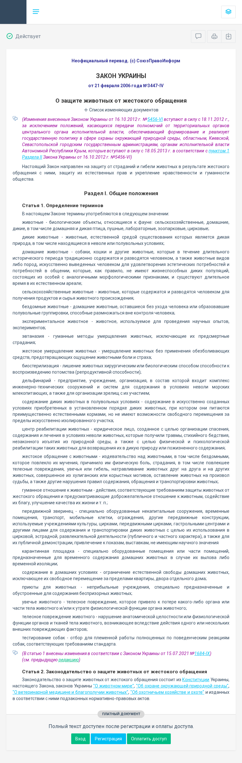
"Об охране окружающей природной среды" (182, 685)
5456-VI (155, 119)
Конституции (195, 679)
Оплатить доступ (149, 738)
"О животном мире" (113, 685)
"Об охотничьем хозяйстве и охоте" (167, 692)
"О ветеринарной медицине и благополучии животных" (70, 692)
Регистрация (108, 738)
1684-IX (202, 653)
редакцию (69, 659)
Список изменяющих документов (123, 109)
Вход (80, 738)
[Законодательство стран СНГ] (13, 12)
